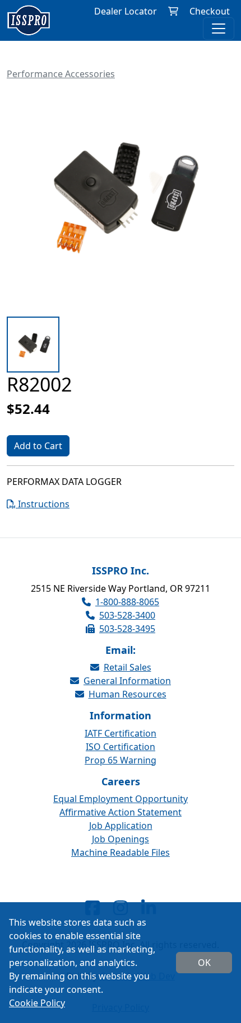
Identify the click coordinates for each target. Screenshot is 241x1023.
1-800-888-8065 (127, 602)
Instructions (42, 504)
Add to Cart (38, 446)
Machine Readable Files (120, 852)
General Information (127, 681)
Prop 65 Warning (120, 760)
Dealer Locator (125, 11)
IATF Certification (120, 733)
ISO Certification (120, 747)
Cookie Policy (37, 1003)
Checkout (209, 11)
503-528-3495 (127, 629)
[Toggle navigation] (218, 28)
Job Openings (120, 839)
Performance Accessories (61, 74)
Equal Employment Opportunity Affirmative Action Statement (120, 805)
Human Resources (127, 694)
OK (204, 962)
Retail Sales (127, 667)
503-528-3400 (127, 615)
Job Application (120, 825)
